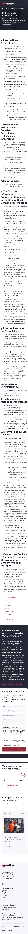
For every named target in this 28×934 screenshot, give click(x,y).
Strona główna (6, 8)
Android (9, 614)
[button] (24, 4)
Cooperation (5, 909)
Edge (8, 594)
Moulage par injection (8, 905)
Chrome (9, 600)
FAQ (3, 897)
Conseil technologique (8, 919)
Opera (8, 608)
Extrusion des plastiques (9, 907)
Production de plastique (8, 915)
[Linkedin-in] (3, 884)
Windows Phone (11, 620)
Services (4, 890)
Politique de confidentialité (9, 928)
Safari (8, 603)
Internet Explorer (11, 597)
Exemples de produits (8, 892)
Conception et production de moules (12, 914)
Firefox (9, 605)
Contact (4, 895)
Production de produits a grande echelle (13, 917)
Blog (3, 893)
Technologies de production (10, 888)
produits (21, 813)
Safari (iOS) (10, 617)
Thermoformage (6, 904)
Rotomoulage (6, 902)
